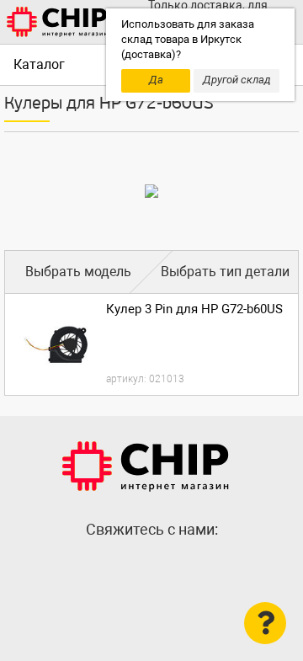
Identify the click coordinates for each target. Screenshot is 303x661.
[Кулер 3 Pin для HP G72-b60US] (55, 344)
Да (156, 79)
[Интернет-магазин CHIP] (57, 22)
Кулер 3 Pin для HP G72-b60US (194, 309)
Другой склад (237, 79)
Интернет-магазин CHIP (145, 466)
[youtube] (185, 566)
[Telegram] (151, 566)
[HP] (151, 191)
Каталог (39, 64)
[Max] (118, 566)
